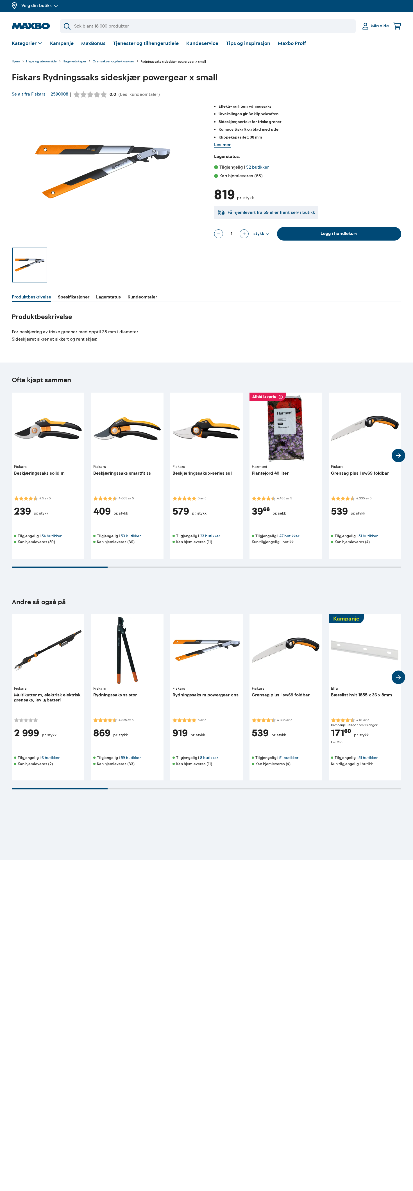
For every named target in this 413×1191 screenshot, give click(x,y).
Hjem (16, 62)
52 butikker (257, 167)
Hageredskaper (75, 62)
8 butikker (209, 757)
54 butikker (52, 536)
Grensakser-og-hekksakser (113, 62)
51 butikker (368, 536)
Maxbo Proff (292, 43)
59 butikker (131, 757)
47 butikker (289, 536)
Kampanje (62, 43)
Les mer (222, 145)
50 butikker (131, 536)
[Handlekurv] (397, 26)
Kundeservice (202, 43)
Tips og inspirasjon (248, 43)
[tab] (31, 298)
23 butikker (210, 536)
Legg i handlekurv (339, 233)
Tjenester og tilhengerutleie (146, 43)
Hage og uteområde (41, 62)
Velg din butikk (36, 6)
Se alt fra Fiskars (29, 94)
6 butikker (51, 757)
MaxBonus (93, 43)
